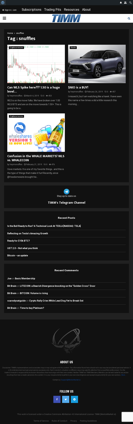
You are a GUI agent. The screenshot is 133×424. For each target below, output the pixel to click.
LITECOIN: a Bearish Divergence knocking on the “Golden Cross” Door (57, 286)
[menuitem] (3, 2)
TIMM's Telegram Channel (66, 202)
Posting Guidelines (88, 421)
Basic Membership (25, 278)
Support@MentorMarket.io (70, 380)
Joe (9, 278)
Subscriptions (31, 10)
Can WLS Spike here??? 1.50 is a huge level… (33, 89)
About (86, 10)
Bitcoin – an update (17, 255)
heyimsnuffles (16, 96)
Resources (71, 10)
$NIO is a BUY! (78, 87)
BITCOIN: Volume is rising (34, 293)
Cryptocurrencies (16, 47)
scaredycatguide (16, 300)
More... (124, 375)
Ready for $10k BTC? (18, 240)
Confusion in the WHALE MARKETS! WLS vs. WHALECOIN (35, 158)
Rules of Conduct (59, 421)
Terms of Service (41, 421)
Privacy (73, 421)
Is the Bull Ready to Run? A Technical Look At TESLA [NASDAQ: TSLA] (44, 226)
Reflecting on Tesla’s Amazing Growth (27, 233)
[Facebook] (56, 399)
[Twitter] (65, 399)
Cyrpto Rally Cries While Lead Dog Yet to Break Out (56, 300)
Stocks (73, 47)
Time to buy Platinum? (32, 308)
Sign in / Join (10, 10)
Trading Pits (52, 10)
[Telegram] (74, 399)
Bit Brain (11, 286)
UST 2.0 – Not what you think (22, 248)
